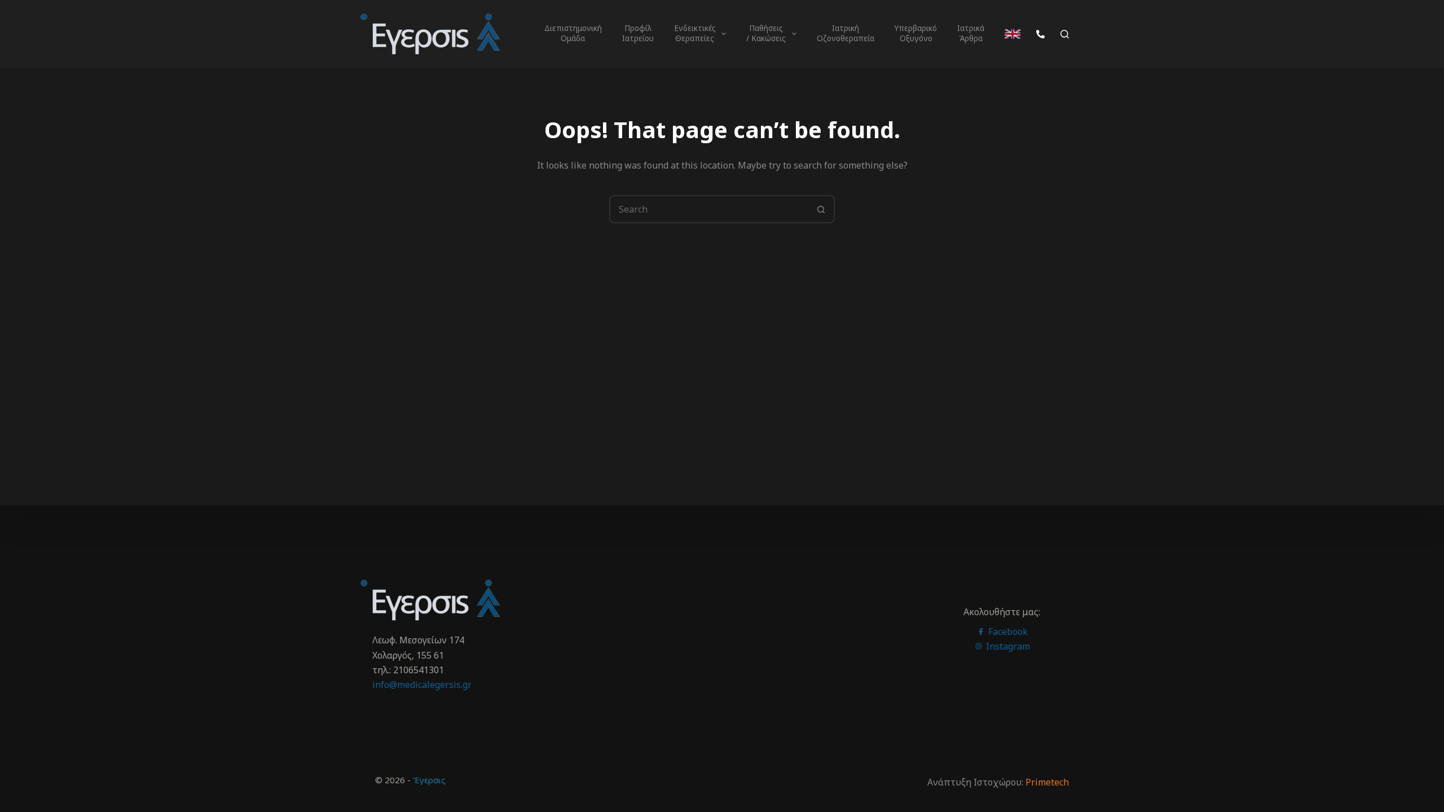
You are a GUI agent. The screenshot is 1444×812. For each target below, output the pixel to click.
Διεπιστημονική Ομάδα (574, 33)
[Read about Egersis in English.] (1012, 34)
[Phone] (1040, 34)
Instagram (1007, 646)
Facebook (1007, 631)
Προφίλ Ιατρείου (638, 33)
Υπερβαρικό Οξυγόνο (917, 33)
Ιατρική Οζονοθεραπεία (845, 33)
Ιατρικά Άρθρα (972, 33)
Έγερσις (429, 779)
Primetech (1047, 782)
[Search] (1064, 34)
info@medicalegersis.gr (422, 684)
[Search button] (821, 209)
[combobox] (709, 209)
